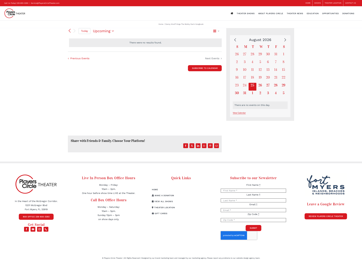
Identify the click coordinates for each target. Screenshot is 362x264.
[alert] (145, 42)
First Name (253, 185)
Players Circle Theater (113, 258)
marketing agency (199, 258)
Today (84, 30)
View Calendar (239, 112)
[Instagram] (39, 229)
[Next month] (285, 40)
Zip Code (253, 214)
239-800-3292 (22, 3)
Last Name (253, 194)
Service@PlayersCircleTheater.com (44, 3)
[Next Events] (74, 31)
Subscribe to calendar (205, 68)
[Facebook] (26, 229)
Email (253, 204)
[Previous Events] (69, 31)
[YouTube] (33, 229)
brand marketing (162, 258)
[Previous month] (235, 40)
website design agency (245, 258)
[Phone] (46, 229)
